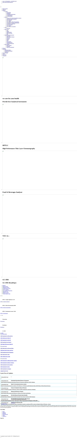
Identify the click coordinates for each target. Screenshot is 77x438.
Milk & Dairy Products (10, 36)
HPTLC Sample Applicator (4, 301)
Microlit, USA (5, 291)
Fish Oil (8, 38)
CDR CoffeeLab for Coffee (5, 356)
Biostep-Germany (6, 287)
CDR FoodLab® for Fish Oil (5, 340)
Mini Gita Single (9, 33)
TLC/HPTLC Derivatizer (11, 23)
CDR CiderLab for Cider (5, 354)
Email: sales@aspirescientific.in (8, 2)
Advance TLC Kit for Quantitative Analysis (14, 18)
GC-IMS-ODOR (9, 16)
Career (4, 53)
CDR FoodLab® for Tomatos (5, 368)
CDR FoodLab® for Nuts (5, 366)
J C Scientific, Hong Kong (7, 290)
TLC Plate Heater (10, 24)
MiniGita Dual (9, 32)
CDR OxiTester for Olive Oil (5, 338)
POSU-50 (8, 28)
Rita (7, 34)
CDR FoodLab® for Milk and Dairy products (8, 360)
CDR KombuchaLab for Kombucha (6, 352)
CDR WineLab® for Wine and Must (6, 348)
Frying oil (8, 37)
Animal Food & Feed (10, 43)
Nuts (7, 40)
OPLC (6, 27)
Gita (7, 30)
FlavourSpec (9, 12)
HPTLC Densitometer (4, 313)
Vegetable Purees (9, 42)
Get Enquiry (13, 402)
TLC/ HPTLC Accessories (11, 26)
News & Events (5, 52)
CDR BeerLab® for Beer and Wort (6, 350)
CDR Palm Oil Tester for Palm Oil (6, 344)
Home (5, 8)
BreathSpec (9, 13)
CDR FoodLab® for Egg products (6, 364)
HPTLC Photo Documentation (5, 307)
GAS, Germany (6, 289)
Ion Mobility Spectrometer (11, 14)
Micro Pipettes (7, 44)
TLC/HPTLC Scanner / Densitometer (13, 22)
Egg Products (9, 41)
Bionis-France (5, 286)
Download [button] (4, 49)
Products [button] (4, 10)
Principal (4, 48)
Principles (4, 413)
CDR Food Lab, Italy (6, 288)
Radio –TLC (7, 29)
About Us (4, 9)
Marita (8, 31)
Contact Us (4, 55)
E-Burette (8, 46)
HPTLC (6, 17)
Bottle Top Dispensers (10, 47)
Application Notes (8, 50)
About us (4, 412)
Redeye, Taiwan (6, 292)
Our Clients (4, 54)
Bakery (8, 39)
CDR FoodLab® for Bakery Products (7, 362)
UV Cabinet (9, 20)
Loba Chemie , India (6, 293)
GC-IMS (6, 11)
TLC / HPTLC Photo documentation (13, 21)
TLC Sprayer (9, 25)
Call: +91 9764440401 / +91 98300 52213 (10, 1)
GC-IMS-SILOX (9, 15)
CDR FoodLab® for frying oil (5, 342)
